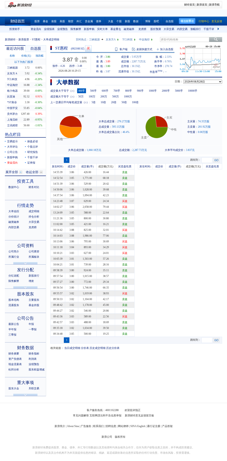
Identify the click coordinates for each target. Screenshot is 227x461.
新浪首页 (202, 4)
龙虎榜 (142, 29)
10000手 (192, 90)
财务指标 (34, 353)
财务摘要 (13, 353)
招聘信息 (111, 426)
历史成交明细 (98, 348)
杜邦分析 (13, 369)
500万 (115, 96)
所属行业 (13, 256)
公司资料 (25, 245)
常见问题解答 (81, 415)
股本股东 (25, 294)
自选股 (170, 21)
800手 (128, 90)
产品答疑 (167, 426)
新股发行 (34, 275)
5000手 (179, 90)
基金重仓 (115, 29)
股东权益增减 (37, 369)
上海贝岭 (12, 119)
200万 (103, 96)
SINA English (137, 426)
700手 (117, 90)
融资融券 (129, 29)
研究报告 (32, 152)
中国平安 (12, 108)
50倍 (124, 102)
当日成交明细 (72, 348)
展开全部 (12, 172)
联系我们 (98, 426)
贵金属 (89, 21)
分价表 (85, 348)
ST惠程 (36, 39)
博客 (148, 21)
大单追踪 (13, 211)
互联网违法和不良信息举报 (105, 415)
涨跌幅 (39, 55)
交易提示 (12, 141)
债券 (98, 21)
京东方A (111, 39)
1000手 (153, 90)
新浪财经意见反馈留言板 (139, 415)
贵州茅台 (12, 113)
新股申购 (89, 29)
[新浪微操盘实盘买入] (88, 48)
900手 (140, 90)
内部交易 (182, 29)
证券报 (31, 162)
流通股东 (13, 305)
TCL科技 (127, 39)
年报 (31, 324)
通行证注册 (153, 426)
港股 (54, 21)
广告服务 (86, 426)
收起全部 (32, 172)
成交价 (72, 166)
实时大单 (102, 29)
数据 (136, 21)
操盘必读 (32, 141)
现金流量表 (15, 364)
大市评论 (12, 146)
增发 (31, 281)
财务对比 (34, 187)
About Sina (73, 426)
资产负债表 (15, 358)
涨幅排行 (195, 29)
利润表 (33, 358)
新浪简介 (60, 426)
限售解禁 (75, 29)
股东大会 (13, 388)
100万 (92, 96)
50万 (81, 96)
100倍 (135, 102)
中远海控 (144, 39)
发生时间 (57, 166)
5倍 (94, 102)
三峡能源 (94, 39)
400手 (81, 90)
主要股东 (34, 299)
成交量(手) (87, 166)
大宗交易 (169, 29)
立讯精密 (12, 125)
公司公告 (12, 152)
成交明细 (34, 211)
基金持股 (34, 305)
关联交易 (34, 388)
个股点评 (32, 146)
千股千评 (209, 29)
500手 (93, 90)
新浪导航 (214, 4)
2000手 (166, 90)
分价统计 (13, 216)
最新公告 (13, 324)
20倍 (113, 102)
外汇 (79, 21)
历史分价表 (112, 348)
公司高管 (34, 251)
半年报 (12, 329)
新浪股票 (23, 39)
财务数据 (25, 347)
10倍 (103, 102)
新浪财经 (10, 39)
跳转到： (195, 159)
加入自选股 (166, 49)
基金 (45, 21)
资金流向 (36, 29)
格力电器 (12, 90)
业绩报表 (49, 29)
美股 (62, 21)
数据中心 (13, 187)
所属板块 (34, 256)
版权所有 (120, 436)
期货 (70, 21)
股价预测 (155, 29)
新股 (127, 21)
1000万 (128, 96)
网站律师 (123, 426)
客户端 (123, 49)
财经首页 (189, 4)
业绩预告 (62, 29)
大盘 (110, 21)
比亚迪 (11, 96)
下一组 (218, 29)
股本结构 (13, 299)
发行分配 (25, 269)
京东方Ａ (12, 73)
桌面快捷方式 (144, 49)
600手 (105, 90)
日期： (179, 81)
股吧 (156, 21)
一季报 (33, 329)
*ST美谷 (12, 102)
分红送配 (13, 275)
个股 (119, 21)
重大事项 (25, 382)
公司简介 (13, 251)
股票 (37, 21)
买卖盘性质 (124, 166)
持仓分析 (34, 216)
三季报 (12, 334)
